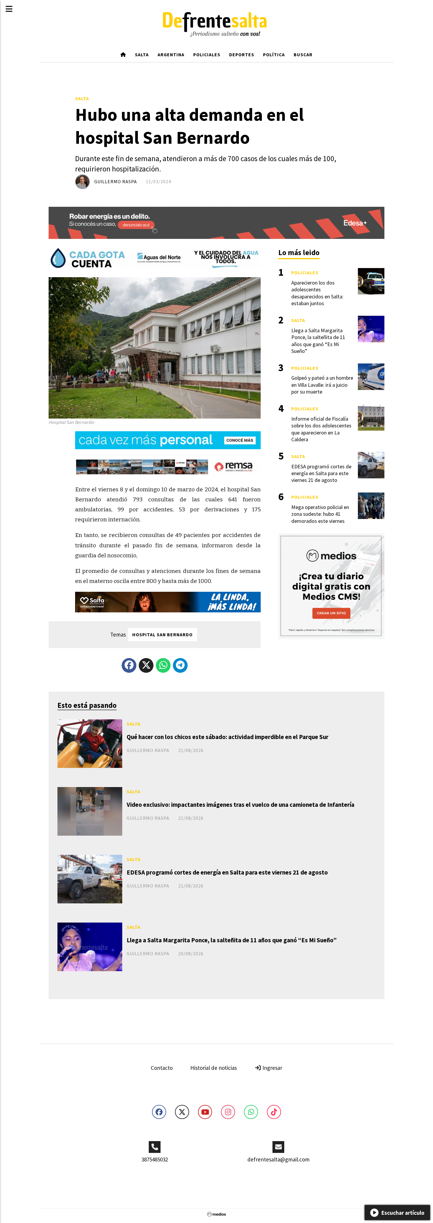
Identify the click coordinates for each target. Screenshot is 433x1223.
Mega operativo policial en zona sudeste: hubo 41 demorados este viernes (320, 514)
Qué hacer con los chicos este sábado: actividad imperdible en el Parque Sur (227, 737)
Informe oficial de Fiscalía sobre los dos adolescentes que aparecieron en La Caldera (321, 429)
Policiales (206, 54)
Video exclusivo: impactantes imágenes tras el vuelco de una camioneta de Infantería (240, 805)
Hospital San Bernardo (162, 634)
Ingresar (271, 1067)
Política (274, 54)
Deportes (241, 54)
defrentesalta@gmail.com (278, 1159)
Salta (142, 54)
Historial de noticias (213, 1067)
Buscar (303, 54)
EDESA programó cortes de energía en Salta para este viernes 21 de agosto (227, 872)
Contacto (162, 1067)
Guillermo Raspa (115, 181)
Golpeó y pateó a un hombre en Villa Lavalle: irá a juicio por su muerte (322, 384)
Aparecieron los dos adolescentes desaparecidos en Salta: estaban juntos (317, 293)
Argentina (171, 54)
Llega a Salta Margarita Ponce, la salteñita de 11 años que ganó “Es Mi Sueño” (232, 940)
